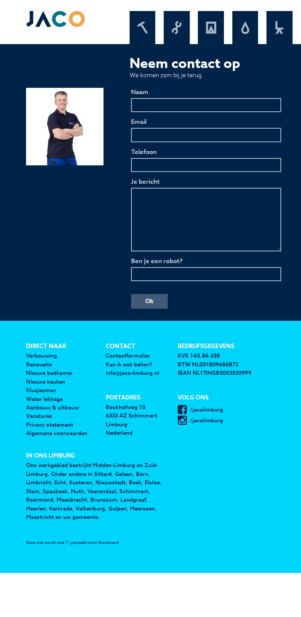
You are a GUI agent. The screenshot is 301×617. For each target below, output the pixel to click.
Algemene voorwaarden (56, 433)
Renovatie (39, 364)
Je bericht (145, 181)
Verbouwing (41, 355)
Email (138, 122)
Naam (139, 92)
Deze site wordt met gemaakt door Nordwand (72, 542)
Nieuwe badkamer (49, 373)
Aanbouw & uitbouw (52, 407)
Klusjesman (41, 390)
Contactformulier (128, 355)
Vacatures (39, 416)
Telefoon (144, 152)
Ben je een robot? (156, 261)
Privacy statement (49, 424)
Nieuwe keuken (45, 381)
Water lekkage (44, 399)
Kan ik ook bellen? (129, 364)
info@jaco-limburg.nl (132, 373)
